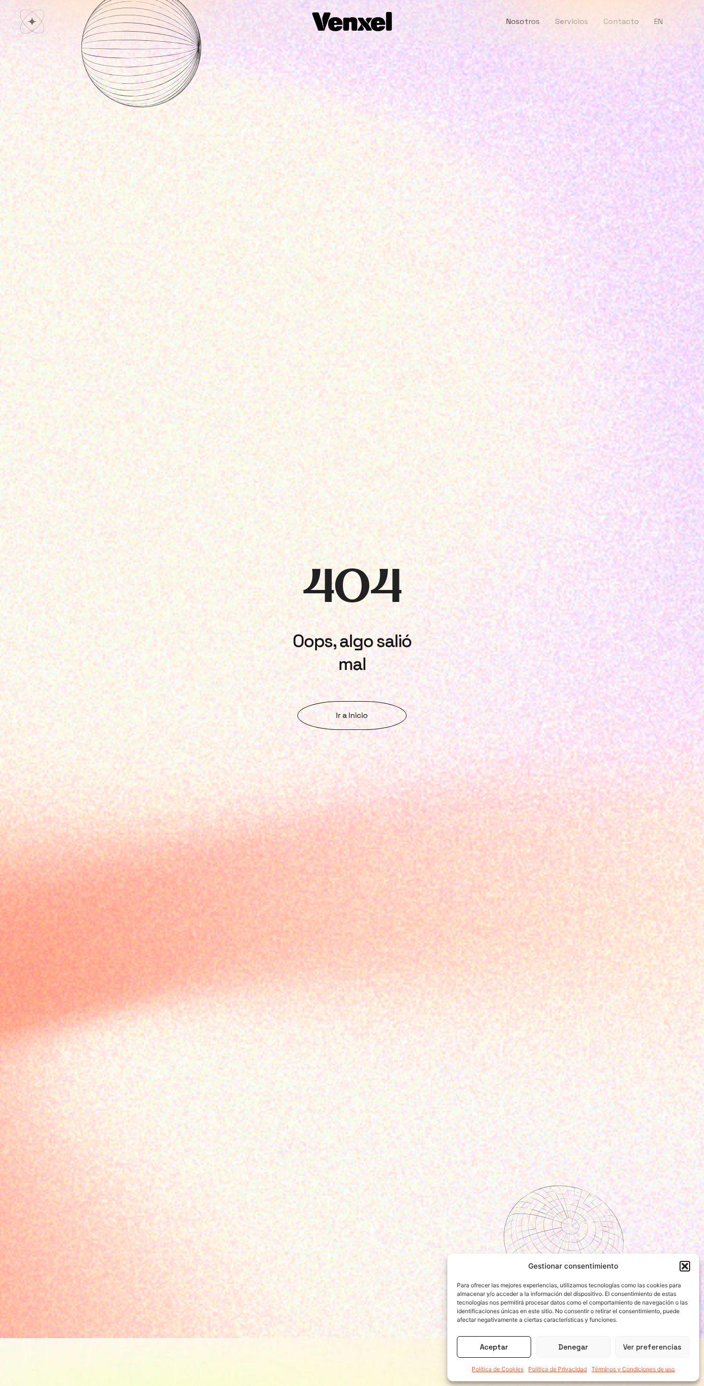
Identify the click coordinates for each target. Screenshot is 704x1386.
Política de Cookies (497, 1369)
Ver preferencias (652, 1346)
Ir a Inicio (352, 715)
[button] (685, 1266)
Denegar (573, 1346)
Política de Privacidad (557, 1369)
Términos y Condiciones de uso (633, 1369)
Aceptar (494, 1346)
